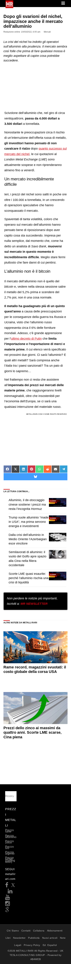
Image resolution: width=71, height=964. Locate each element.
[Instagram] (7, 904)
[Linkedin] (10, 892)
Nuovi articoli (50, 937)
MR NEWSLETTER (34, 603)
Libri (8, 937)
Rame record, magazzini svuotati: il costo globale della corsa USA (34, 669)
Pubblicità (34, 937)
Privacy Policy (32, 945)
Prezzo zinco (9, 842)
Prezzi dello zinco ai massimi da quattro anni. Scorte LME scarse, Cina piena (32, 732)
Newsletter (19, 937)
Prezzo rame (9, 831)
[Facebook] (6, 885)
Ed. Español (50, 945)
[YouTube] (7, 898)
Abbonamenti (55, 930)
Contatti (26, 930)
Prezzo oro (9, 847)
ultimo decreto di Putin (26, 338)
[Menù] (63, 3)
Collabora (38, 930)
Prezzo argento (9, 853)
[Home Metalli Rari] (9, 7)
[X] (13, 885)
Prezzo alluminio (10, 836)
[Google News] (7, 910)
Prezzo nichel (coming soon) (10, 859)
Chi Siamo (13, 930)
